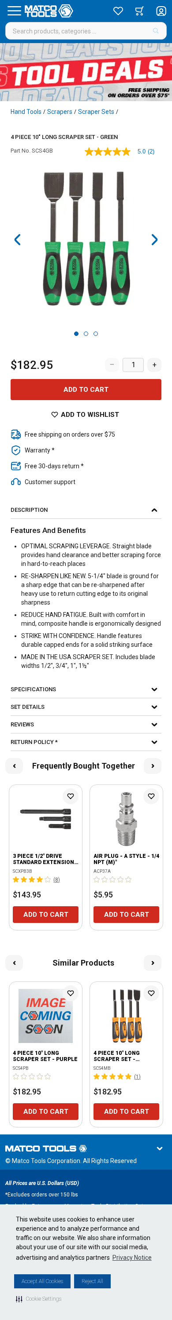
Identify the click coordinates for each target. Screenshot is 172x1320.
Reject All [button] (92, 1281)
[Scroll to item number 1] (76, 334)
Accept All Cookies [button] (42, 1281)
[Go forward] (154, 240)
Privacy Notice (132, 1257)
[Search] (156, 30)
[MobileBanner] (86, 72)
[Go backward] (18, 240)
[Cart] (139, 11)
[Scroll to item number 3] (95, 334)
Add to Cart (86, 390)
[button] (38, 1299)
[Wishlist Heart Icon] (71, 796)
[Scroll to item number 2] (86, 334)
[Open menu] (14, 11)
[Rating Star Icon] (16, 879)
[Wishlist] (118, 11)
